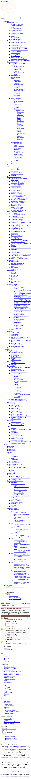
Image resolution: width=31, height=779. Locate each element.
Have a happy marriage (17, 411)
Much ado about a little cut (17, 413)
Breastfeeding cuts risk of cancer (19, 50)
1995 (12, 580)
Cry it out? (13, 431)
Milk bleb (13, 246)
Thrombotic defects (16, 500)
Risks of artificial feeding (17, 202)
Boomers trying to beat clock (18, 467)
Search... (3, 18)
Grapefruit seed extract (16, 239)
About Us (6, 659)
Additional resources (12, 284)
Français (9, 331)
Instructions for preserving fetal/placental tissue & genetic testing (20, 477)
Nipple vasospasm (15, 252)
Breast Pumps (17, 148)
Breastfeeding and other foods (22, 316)
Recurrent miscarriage (9, 472)
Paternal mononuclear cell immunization (20, 542)
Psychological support (13, 462)
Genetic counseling (19, 494)
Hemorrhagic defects (16, 499)
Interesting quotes (11, 270)
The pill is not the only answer (18, 417)
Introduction (17, 80)
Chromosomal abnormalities (18, 484)
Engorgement (14, 234)
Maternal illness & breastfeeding (19, 258)
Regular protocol (18, 84)
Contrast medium (15, 213)
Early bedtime (14, 432)
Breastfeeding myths (12, 260)
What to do (10, 447)
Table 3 (19, 388)
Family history (17, 491)
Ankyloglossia (14, 180)
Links (12, 329)
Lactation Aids (17, 157)
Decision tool (17, 93)
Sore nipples (14, 249)
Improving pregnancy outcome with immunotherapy (22, 567)
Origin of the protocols (17, 82)
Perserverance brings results (21, 305)
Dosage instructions (20, 124)
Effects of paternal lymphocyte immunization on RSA (22, 551)
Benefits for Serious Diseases (18, 42)
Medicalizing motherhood (17, 425)
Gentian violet (14, 237)
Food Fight (13, 364)
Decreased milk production (18, 231)
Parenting (6, 349)
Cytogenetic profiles (16, 479)
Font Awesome (13, 776)
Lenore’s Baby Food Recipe (18, 363)
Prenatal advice (11, 449)
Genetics (9, 475)
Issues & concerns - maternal (14, 211)
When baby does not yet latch (18, 210)
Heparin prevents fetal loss (21, 529)
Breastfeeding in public (17, 223)
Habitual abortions (18, 561)
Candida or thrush (15, 187)
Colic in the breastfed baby (18, 189)
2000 (12, 538)
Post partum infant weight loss (18, 199)
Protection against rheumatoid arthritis (20, 60)
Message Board (8, 585)
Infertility (6, 444)
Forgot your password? (15, 599)
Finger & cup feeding (16, 193)
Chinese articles (18, 311)
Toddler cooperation (16, 360)
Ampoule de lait (15, 332)
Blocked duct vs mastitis (17, 219)
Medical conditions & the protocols (19, 102)
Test (8, 453)
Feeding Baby (11, 361)
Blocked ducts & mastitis (17, 217)
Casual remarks (15, 405)
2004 (12, 527)
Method (16, 382)
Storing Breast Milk (19, 152)
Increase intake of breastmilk (18, 201)
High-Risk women (15, 56)
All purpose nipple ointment (18, 214)
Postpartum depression (16, 414)
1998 (12, 562)
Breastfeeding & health (13, 41)
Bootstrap (3, 774)
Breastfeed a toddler (16, 186)
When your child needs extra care (12, 671)
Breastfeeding (7, 21)
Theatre (13, 278)
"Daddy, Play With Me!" (17, 406)
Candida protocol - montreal (18, 227)
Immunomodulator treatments (21, 565)
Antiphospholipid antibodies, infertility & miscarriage (21, 575)
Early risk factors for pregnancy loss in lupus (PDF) (22, 517)
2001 (12, 534)
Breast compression (16, 28)
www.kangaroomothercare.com (19, 400)
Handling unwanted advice (18, 410)
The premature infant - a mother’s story (17, 162)
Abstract (16, 376)
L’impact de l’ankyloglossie (18, 338)
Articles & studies (15, 285)
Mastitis (13, 245)
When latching (17, 313)
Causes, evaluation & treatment (15, 481)
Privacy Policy (15, 771)
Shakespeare (14, 276)
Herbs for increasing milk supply (19, 240)
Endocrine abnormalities (17, 503)
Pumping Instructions (17, 150)
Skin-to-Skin (14, 36)
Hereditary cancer (15, 54)
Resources (10, 420)
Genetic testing (14, 459)
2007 (12, 511)
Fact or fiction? (14, 272)
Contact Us (7, 661)
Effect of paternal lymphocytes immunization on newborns (22, 578)
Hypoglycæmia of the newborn (19, 196)
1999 (12, 553)
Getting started (19, 118)
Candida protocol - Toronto (18, 228)
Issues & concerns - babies (14, 177)
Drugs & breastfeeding (16, 257)
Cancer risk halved (15, 53)
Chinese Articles (11, 347)
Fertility (13, 458)
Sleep (8, 426)
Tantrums (13, 358)
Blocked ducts (14, 216)
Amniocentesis (14, 456)
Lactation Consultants (17, 159)
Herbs (15, 140)
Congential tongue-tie (16, 190)
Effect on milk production (21, 129)
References (17, 397)
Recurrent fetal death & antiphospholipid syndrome (21, 572)
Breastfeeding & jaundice (17, 183)
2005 (12, 523)
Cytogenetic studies (19, 493)
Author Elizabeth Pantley (17, 423)
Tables (12, 506)
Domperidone (14, 233)
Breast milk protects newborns (18, 195)
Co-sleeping (14, 428)
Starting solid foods (16, 205)
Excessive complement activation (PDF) (20, 520)
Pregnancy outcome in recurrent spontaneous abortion (22, 536)
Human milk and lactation (20, 295)
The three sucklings (16, 39)
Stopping (19, 127)
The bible (13, 279)
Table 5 (19, 391)
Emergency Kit (15, 408)
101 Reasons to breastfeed (17, 24)
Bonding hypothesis (19, 379)
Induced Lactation (12, 62)
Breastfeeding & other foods (18, 184)
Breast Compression (19, 146)
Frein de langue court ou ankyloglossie (21, 337)
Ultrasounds (14, 461)
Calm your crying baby (17, 352)
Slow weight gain (15, 204)
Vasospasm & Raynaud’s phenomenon (21, 254)
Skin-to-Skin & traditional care (19, 372)
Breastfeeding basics (12, 22)
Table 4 (19, 390)
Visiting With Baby (16, 419)
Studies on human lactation (21, 307)
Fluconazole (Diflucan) (17, 236)
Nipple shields (14, 251)
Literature (13, 273)
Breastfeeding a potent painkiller (19, 47)
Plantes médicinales (16, 343)
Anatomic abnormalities (17, 502)
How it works (20, 116)
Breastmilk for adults (16, 51)
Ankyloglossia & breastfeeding (19, 178)
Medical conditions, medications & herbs (16, 99)
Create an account (13, 596)
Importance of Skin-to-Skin (18, 370)
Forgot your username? (15, 597)
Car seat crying (14, 354)
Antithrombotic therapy (20, 559)
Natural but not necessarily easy (22, 304)
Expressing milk (15, 192)
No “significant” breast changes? (18, 96)
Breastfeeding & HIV (16, 45)
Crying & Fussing (12, 351)
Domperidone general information (19, 109)
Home (5, 648)
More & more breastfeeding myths (16, 268)
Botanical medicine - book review (19, 319)
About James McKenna (17, 440)
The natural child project (17, 438)
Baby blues (13, 403)
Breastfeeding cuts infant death (19, 48)
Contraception (17, 131)
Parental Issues (11, 402)
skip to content (4, 1)
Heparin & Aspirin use (20, 512)
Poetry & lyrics (14, 275)
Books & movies (15, 317)
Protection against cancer (17, 57)
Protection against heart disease (19, 59)
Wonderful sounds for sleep (18, 443)
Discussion (17, 393)
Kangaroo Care (11, 366)
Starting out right (15, 37)
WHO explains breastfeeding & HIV (20, 255)
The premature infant (16, 175)
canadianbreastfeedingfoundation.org (11, 754)
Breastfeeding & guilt (16, 220)
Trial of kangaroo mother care (18, 399)
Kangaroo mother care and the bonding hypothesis (18, 374)
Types (15, 485)
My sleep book (14, 434)
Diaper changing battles (17, 355)
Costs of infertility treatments (14, 464)
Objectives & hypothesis (20, 381)
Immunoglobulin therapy (20, 564)
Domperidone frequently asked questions (18, 106)
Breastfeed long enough (17, 33)
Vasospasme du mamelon (17, 346)
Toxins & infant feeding (17, 207)
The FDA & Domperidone (20, 121)
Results (16, 384)
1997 (12, 570)
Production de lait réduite (17, 344)
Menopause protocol (19, 89)
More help (6, 658)
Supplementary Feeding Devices (18, 154)
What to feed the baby (16, 208)
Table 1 (19, 385)
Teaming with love (15, 468)
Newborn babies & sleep (17, 435)
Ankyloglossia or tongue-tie (18, 181)
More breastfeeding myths (17, 263)
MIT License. (6, 776)
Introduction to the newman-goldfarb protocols (15, 77)
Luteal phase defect (12, 450)
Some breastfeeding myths (17, 261)
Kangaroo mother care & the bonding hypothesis (17, 173)
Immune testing (11, 473)
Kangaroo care (14, 171)
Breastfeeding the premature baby (15, 168)
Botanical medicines (16, 44)
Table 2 (19, 387)
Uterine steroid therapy (20, 540)
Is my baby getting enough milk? (19, 198)
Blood (12, 455)
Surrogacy (10, 452)
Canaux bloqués (15, 334)
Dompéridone (14, 335)
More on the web (15, 509)
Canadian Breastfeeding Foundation (13, 746)
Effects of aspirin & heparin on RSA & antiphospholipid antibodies (22, 556)
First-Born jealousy (16, 357)
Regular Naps (14, 437)
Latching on (14, 34)
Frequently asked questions (18, 70)
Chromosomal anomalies (20, 490)
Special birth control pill (20, 138)
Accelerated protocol (17, 86)
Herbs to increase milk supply (18, 242)
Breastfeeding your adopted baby (19, 67)
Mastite (12, 341)
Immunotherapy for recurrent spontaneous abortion (21, 582)
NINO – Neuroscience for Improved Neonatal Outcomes (20, 368)
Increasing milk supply (16, 142)
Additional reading (19, 287)
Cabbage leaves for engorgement (19, 225)
